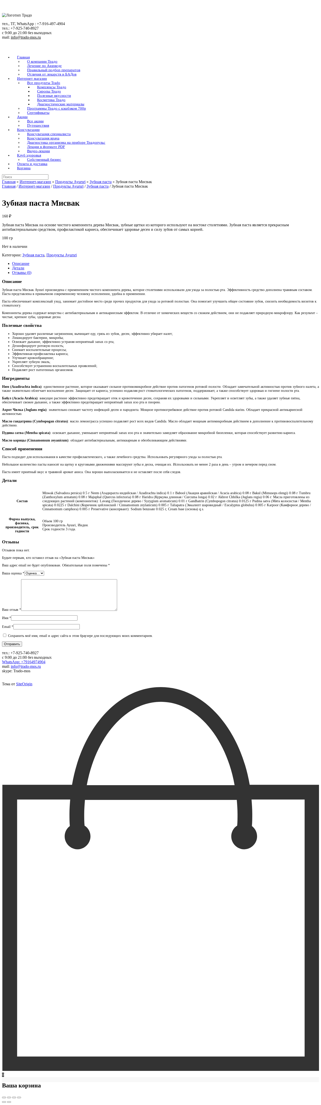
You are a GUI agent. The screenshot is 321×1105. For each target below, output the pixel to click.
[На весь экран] (9, 1097)
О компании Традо (42, 61)
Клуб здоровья (29, 155)
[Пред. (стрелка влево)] (4, 1102)
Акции (22, 117)
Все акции (35, 121)
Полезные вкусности (54, 96)
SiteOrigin (24, 684)
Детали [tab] (18, 268)
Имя (6, 618)
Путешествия (38, 125)
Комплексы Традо (51, 87)
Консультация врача (43, 138)
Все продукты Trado (43, 83)
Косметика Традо (51, 100)
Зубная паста (101, 182)
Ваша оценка (13, 573)
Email (7, 627)
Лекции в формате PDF (46, 147)
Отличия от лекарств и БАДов (51, 74)
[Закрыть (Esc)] (19, 1097)
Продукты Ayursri (70, 182)
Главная (23, 57)
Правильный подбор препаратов (53, 70)
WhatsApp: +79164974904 (23, 662)
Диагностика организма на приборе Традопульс (66, 142)
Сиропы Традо (49, 91)
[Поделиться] (14, 1097)
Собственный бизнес (44, 160)
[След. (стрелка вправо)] (9, 1102)
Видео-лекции (38, 151)
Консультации (28, 130)
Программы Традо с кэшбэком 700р (56, 108)
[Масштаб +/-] (4, 1097)
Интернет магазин (32, 79)
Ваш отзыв (11, 610)
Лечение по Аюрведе (44, 66)
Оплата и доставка (32, 164)
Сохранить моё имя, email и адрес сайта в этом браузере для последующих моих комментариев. (80, 636)
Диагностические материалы (60, 104)
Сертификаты (38, 113)
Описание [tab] (20, 263)
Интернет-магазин (35, 182)
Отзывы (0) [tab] (21, 272)
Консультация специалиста (49, 134)
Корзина (24, 168)
